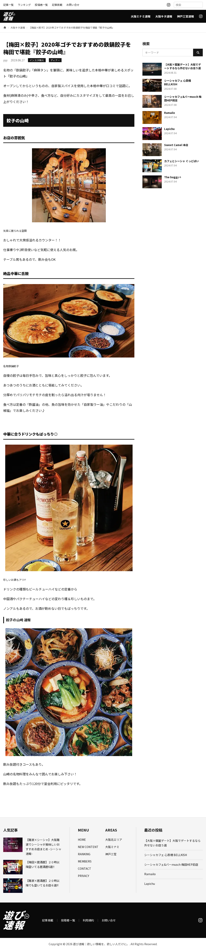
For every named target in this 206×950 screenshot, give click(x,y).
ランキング (24, 5)
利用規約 (88, 920)
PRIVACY (83, 876)
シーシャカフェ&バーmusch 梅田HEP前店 (171, 864)
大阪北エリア (113, 840)
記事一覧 (8, 5)
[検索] (198, 52)
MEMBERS (85, 861)
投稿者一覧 (41, 5)
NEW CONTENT (88, 847)
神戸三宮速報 (185, 16)
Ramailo (150, 874)
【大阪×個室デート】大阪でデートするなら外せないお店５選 (172, 843)
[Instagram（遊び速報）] (169, 5)
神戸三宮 (110, 854)
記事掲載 (57, 5)
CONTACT (84, 869)
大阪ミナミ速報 (140, 16)
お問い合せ (72, 5)
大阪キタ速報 (163, 16)
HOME (82, 840)
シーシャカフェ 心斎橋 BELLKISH (165, 855)
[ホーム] (4, 27)
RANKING (84, 854)
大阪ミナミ (112, 847)
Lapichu (149, 884)
